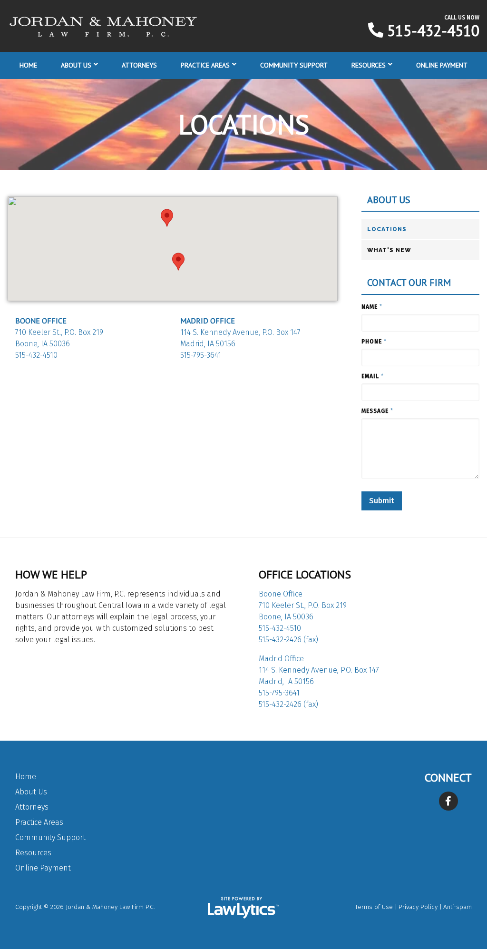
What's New (389, 250)
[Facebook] (448, 801)
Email (372, 376)
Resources (368, 65)
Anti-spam (457, 907)
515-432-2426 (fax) (288, 639)
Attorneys (139, 65)
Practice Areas (205, 65)
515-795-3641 (200, 355)
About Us (76, 65)
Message (377, 411)
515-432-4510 (433, 30)
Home (28, 65)
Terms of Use (374, 907)
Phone (374, 341)
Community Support (294, 65)
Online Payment (442, 65)
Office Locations (305, 574)
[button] (167, 218)
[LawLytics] (243, 908)
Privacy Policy (418, 907)
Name (371, 306)
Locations (387, 229)
